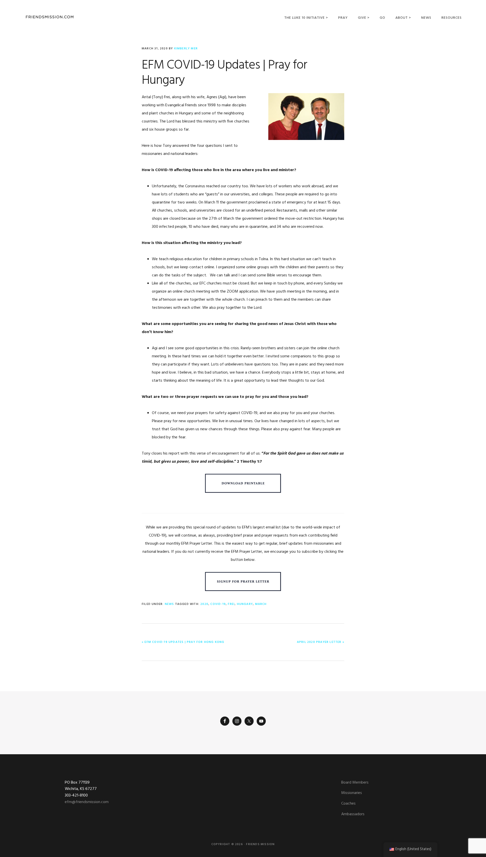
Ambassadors (352, 814)
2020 (204, 604)
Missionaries (351, 793)
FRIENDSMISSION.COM (49, 17)
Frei (231, 604)
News (169, 604)
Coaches (348, 803)
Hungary (245, 604)
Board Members (355, 782)
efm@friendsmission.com (87, 802)
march (261, 604)
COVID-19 (218, 604)
